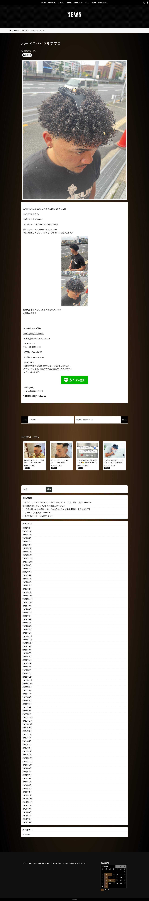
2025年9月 (27, 565)
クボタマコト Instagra (32, 219)
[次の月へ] (124, 866)
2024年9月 (27, 606)
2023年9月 (27, 646)
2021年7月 (27, 734)
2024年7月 (27, 613)
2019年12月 (28, 799)
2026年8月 (27, 528)
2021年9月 (27, 728)
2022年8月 (27, 690)
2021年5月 (27, 741)
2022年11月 (27, 680)
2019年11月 (27, 802)
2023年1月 (27, 674)
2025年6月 (27, 575)
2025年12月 (28, 555)
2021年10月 (28, 724)
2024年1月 (27, 633)
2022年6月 (27, 697)
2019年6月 (27, 819)
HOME (43, 2)
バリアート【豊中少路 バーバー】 (37, 513)
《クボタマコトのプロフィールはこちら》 (41, 224)
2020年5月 (27, 782)
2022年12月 (28, 677)
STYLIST (61, 2)
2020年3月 (27, 789)
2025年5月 (27, 579)
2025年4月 (27, 582)
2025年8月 (27, 569)
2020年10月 (28, 765)
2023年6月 (27, 657)
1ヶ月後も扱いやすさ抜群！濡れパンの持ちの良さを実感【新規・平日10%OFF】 (57, 509)
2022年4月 (27, 704)
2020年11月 (27, 762)
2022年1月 (27, 714)
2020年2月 (27, 792)
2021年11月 (27, 721)
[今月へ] (121, 866)
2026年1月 (27, 552)
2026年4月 (27, 542)
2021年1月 (27, 755)
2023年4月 (27, 663)
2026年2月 (27, 548)
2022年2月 (27, 711)
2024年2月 (27, 630)
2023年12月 (28, 636)
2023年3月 (27, 667)
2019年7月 (27, 816)
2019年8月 (27, 812)
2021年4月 (27, 745)
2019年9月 (27, 809)
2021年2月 (27, 751)
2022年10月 (28, 684)
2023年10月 (28, 643)
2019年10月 (28, 805)
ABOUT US (52, 2)
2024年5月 (27, 619)
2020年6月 (27, 778)
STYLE (87, 2)
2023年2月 (27, 670)
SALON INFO (77, 2)
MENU (69, 2)
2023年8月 (27, 650)
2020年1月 (27, 795)
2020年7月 (27, 775)
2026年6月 (27, 535)
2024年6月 (27, 616)
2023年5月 (27, 660)
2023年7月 (27, 653)
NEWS (94, 2)
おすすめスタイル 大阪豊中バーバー (38, 516)
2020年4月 (27, 785)
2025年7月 (27, 572)
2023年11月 (27, 640)
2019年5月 (27, 822)
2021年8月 (27, 731)
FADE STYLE (103, 2)
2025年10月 (28, 562)
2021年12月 (28, 718)
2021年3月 (27, 748)
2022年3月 (27, 707)
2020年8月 (27, 772)
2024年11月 (27, 599)
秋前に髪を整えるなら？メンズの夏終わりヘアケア (44, 506)
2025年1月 (27, 592)
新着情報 (26, 834)
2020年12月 (28, 758)
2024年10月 (28, 602)
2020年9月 (27, 768)
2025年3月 (27, 586)
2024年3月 (27, 626)
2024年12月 (28, 596)
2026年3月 (27, 545)
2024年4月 (27, 623)
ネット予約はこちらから (33, 334)
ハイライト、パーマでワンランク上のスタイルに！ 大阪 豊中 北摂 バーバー (57, 502)
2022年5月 (27, 701)
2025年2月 (27, 589)
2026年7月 (27, 531)
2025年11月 (27, 558)
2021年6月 (27, 738)
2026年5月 (27, 538)
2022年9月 (27, 687)
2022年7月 (27, 694)
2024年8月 (27, 609)
